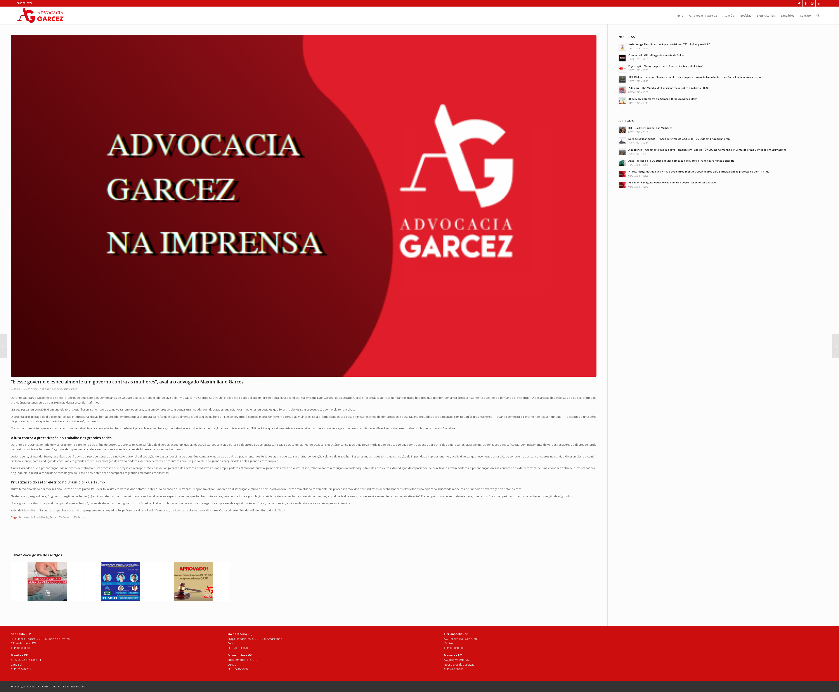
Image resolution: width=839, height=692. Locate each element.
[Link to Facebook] (806, 3)
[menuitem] (679, 15)
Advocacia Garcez (67, 388)
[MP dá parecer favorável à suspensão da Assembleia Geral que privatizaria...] (835, 346)
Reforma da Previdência (33, 517)
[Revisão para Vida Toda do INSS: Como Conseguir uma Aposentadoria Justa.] (47, 581)
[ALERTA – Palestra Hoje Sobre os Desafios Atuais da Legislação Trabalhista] (120, 581)
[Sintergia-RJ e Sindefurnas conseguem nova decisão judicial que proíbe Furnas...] (3, 346)
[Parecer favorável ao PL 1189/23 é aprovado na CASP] (193, 581)
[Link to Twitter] (799, 3)
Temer (54, 517)
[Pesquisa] (818, 15)
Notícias (44, 388)
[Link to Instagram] (812, 3)
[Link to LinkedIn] (819, 3)
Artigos (34, 388)
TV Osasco (66, 517)
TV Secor (79, 517)
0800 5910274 (24, 3)
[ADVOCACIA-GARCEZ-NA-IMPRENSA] (303, 206)
